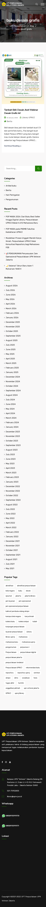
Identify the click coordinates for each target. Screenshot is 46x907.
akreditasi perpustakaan (26, 586)
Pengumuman (12, 199)
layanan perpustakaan (14, 632)
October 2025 (12, 331)
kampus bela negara (13, 616)
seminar (37, 673)
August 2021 (11, 559)
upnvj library (19, 693)
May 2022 (10, 518)
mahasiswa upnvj (28, 642)
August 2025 (11, 340)
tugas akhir (10, 683)
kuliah (35, 622)
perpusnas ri (24, 647)
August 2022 (12, 505)
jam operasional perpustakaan (17, 606)
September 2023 (13, 445)
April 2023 (10, 468)
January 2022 (12, 536)
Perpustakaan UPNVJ (14, 668)
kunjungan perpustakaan (15, 627)
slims (16, 678)
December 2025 (13, 322)
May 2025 (10, 354)
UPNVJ (8, 693)
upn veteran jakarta (31, 688)
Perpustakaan (11, 652)
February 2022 (12, 532)
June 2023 (10, 459)
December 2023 (13, 432)
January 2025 (12, 372)
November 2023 (13, 436)
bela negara (10, 591)
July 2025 (10, 345)
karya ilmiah (29, 616)
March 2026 (11, 308)
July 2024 (10, 400)
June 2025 (10, 349)
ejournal (9, 596)
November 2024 (13, 381)
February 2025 (12, 368)
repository (10, 673)
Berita (9, 121)
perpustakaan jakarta (14, 657)
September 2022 (13, 500)
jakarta (18, 596)
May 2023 (10, 463)
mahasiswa (23, 637)
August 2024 (12, 395)
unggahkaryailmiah (13, 688)
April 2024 (10, 413)
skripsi (8, 678)
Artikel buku (11, 186)
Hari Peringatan (13, 195)
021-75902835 (13, 791)
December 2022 (13, 486)
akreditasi (9, 586)
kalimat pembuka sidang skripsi (17, 611)
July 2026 (10, 290)
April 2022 (10, 523)
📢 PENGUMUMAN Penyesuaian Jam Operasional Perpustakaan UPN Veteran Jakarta (23, 256)
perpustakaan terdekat (14, 663)
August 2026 (12, 286)
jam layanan (10, 601)
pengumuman (11, 647)
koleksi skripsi (24, 622)
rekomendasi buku (33, 668)
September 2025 (13, 336)
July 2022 (10, 509)
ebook (28, 591)
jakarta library (30, 596)
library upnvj (10, 637)
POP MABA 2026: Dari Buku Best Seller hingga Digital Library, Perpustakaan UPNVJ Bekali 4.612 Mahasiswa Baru (23, 220)
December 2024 (13, 377)
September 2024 (13, 390)
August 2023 (11, 450)
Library (29, 632)
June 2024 (11, 404)
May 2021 (10, 568)
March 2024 (11, 418)
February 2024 (12, 422)
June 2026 (11, 295)
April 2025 (10, 359)
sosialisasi (26, 678)
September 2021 (13, 555)
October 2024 (12, 386)
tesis (35, 678)
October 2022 (12, 495)
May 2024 (10, 409)
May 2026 (10, 299)
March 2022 (11, 527)
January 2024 (12, 427)
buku (20, 591)
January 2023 (12, 482)
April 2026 (10, 304)
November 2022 (13, 491)
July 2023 (10, 454)
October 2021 (12, 550)
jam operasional (25, 601)
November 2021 (13, 546)
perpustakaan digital (28, 652)
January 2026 (12, 317)
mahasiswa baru (12, 642)
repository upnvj (23, 673)
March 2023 (11, 473)
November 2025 (13, 327)
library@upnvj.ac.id (14, 796)
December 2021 (13, 541)
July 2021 (10, 564)
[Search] (38, 168)
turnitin (21, 683)
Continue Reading (12, 146)
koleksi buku (10, 622)
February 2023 (12, 477)
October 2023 (12, 441)
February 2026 (12, 313)
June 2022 (11, 514)
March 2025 (11, 363)
